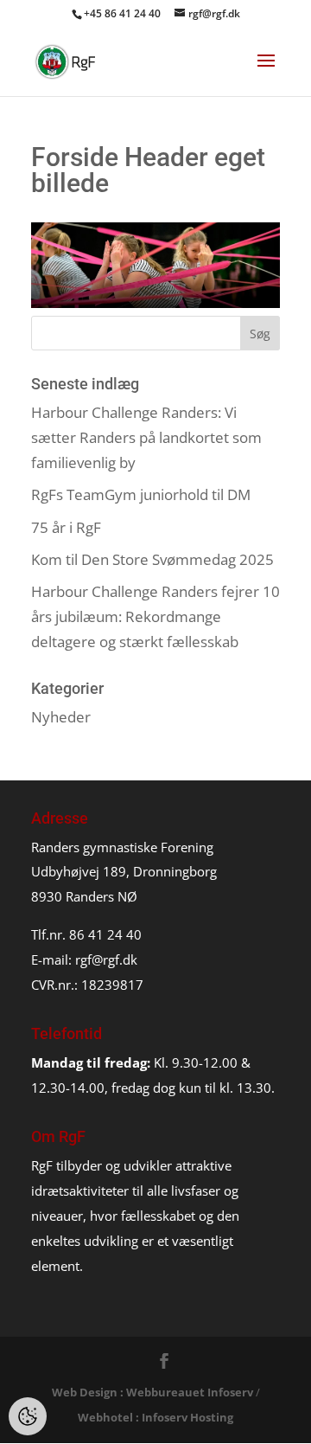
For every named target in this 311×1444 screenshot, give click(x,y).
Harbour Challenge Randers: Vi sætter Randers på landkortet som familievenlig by (146, 437)
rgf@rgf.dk (106, 959)
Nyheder (61, 717)
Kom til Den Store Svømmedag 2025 (152, 559)
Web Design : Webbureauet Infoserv (152, 1392)
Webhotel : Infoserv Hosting (155, 1417)
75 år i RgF (66, 527)
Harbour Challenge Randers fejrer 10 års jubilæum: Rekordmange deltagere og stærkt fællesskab (155, 616)
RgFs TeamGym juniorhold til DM (141, 494)
